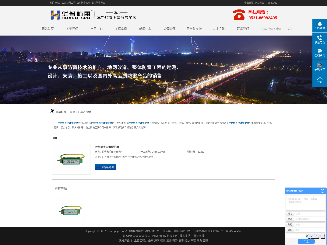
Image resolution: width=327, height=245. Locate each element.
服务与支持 (194, 28)
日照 (205, 240)
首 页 (73, 111)
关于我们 (72, 28)
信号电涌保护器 (133, 157)
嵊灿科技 (199, 235)
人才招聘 (219, 28)
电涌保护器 (147, 157)
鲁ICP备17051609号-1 (136, 235)
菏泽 (175, 240)
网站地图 (260, 3)
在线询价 (105, 167)
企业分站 (248, 3)
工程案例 (121, 28)
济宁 (181, 240)
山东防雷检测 (83, 3)
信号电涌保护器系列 (112, 151)
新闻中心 (145, 28)
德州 (163, 240)
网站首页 (48, 28)
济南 (157, 240)
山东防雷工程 (69, 3)
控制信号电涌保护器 (107, 146)
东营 (193, 240)
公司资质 (170, 28)
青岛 (199, 240)
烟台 (187, 240)
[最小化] (322, 191)
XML (274, 3)
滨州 (169, 240)
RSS (268, 3)
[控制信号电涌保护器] (71, 159)
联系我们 (243, 28)
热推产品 (124, 240)
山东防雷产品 (98, 3)
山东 (150, 240)
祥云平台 (172, 235)
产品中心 (96, 28)
